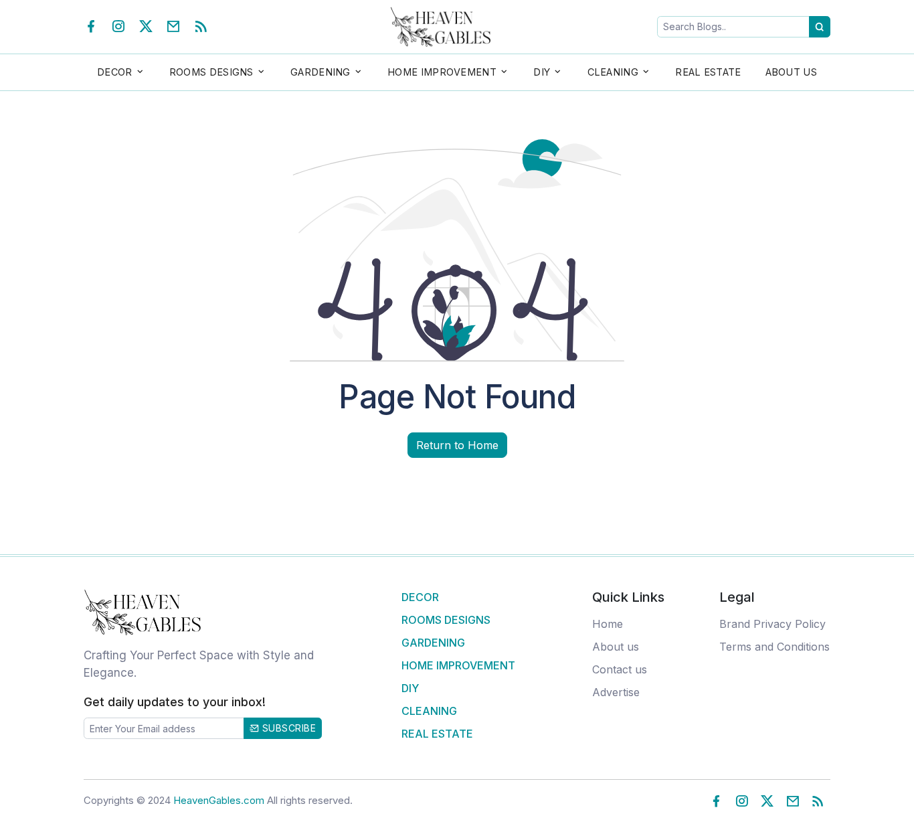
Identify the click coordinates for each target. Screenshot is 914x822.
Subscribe (287, 728)
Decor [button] (114, 72)
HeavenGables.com (218, 800)
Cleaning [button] (612, 72)
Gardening (433, 642)
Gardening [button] (320, 72)
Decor (420, 597)
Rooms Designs (445, 620)
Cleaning (429, 711)
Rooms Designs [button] (211, 72)
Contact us (619, 669)
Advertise (616, 692)
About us (615, 646)
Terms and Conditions (774, 646)
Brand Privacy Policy (772, 624)
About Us (791, 72)
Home (607, 624)
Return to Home (457, 445)
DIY (410, 688)
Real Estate (708, 72)
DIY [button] (541, 72)
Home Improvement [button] (441, 72)
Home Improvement (458, 665)
